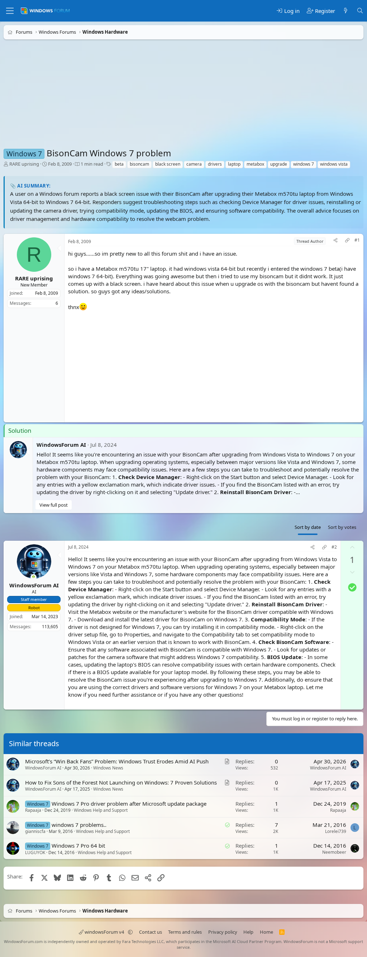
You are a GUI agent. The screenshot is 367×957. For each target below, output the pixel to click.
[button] (130, 932)
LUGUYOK (35, 852)
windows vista (334, 164)
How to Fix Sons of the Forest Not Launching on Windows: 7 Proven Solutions (121, 782)
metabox (255, 164)
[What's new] (346, 11)
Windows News (108, 768)
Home (266, 932)
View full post (53, 505)
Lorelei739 (335, 831)
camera (194, 164)
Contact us (150, 932)
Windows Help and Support (101, 810)
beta (119, 164)
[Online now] (33, 577)
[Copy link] (347, 241)
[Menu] (9, 10)
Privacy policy (222, 932)
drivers (215, 164)
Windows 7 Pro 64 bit (78, 845)
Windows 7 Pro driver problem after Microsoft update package (129, 803)
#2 (334, 547)
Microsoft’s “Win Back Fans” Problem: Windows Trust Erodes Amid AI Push (117, 761)
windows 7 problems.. (79, 824)
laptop (234, 164)
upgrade (278, 164)
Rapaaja (33, 810)
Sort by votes (342, 527)
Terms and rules (185, 932)
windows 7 (303, 164)
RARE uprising (24, 164)
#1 (357, 240)
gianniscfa (35, 831)
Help (248, 932)
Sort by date (308, 527)
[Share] (335, 241)
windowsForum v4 (104, 932)
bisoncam (139, 164)
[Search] (360, 11)
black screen (167, 164)
